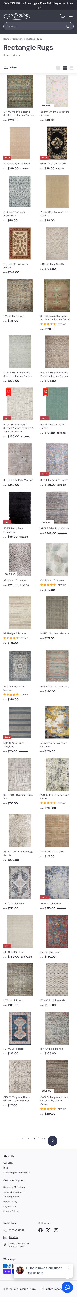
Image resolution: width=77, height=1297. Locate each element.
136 (43, 1138)
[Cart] (62, 16)
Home (6, 39)
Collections (17, 39)
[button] (48, 324)
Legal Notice (10, 1206)
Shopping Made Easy (14, 1187)
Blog (5, 1167)
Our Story (8, 1162)
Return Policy (10, 1201)
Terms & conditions (13, 1192)
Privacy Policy (10, 1211)
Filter (13, 67)
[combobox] (38, 26)
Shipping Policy (11, 1196)
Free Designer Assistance (16, 1172)
